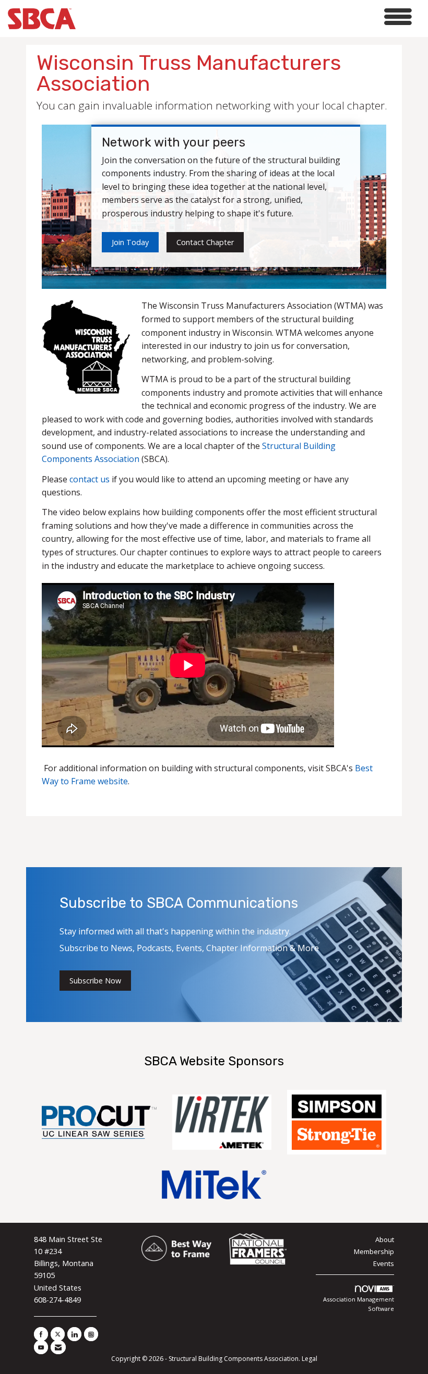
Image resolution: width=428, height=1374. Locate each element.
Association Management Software (358, 1303)
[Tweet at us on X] (58, 1334)
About (384, 1239)
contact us (89, 479)
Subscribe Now (95, 981)
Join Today (130, 242)
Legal (309, 1358)
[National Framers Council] (257, 1249)
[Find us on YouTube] (41, 1347)
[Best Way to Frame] (177, 1249)
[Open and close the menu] (246, 17)
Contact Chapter (205, 242)
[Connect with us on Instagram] (91, 1334)
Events (383, 1263)
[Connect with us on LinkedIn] (74, 1334)
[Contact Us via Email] (58, 1347)
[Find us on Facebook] (41, 1334)
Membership (374, 1251)
